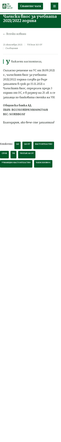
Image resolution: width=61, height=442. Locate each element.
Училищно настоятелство (16, 162)
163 (17, 144)
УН (13, 153)
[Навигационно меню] (54, 6)
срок (4, 153)
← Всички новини (14, 33)
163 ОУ (27, 144)
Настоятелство (43, 144)
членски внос (43, 162)
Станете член (30, 6)
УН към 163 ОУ (27, 153)
